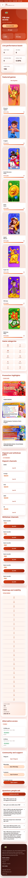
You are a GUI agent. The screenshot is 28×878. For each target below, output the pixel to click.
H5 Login (10, 30)
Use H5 (14, 468)
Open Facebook (14, 774)
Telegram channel (6, 863)
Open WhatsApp (14, 766)
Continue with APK (14, 794)
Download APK (10, 26)
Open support (14, 782)
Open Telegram (14, 759)
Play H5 (4, 861)
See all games (14, 80)
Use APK (14, 526)
